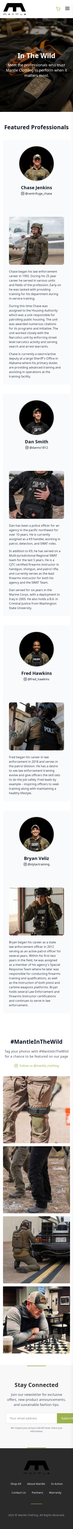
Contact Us (19, 1492)
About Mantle (36, 1484)
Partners (37, 1492)
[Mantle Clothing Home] (36, 1467)
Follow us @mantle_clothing (39, 1066)
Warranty (55, 1492)
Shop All (15, 1484)
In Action (57, 1484)
